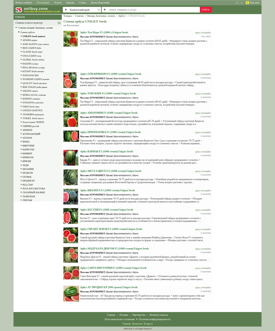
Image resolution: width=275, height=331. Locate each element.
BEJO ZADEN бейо (32, 48)
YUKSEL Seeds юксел (33, 118)
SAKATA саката (30, 91)
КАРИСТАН (28, 149)
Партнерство (138, 314)
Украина (126, 323)
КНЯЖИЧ (27, 153)
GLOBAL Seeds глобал (33, 59)
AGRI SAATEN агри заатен (36, 44)
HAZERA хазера (30, 63)
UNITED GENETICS (32, 110)
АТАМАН (27, 138)
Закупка (70, 2)
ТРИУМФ (27, 200)
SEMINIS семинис (31, 99)
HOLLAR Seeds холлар (34, 67)
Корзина (253, 2)
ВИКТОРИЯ (28, 145)
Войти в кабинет (24, 2)
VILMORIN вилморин (33, 114)
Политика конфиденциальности (154, 319)
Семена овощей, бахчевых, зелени (36, 27)
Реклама (124, 314)
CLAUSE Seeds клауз (32, 52)
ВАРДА (26, 141)
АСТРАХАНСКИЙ (31, 134)
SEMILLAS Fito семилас (34, 95)
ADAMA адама (30, 40)
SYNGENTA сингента (33, 102)
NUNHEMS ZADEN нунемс (36, 79)
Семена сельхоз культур (29, 22)
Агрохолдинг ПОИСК (33, 122)
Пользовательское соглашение (120, 319)
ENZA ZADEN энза (32, 56)
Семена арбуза (28, 32)
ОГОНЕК (27, 177)
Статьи (82, 2)
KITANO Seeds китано (33, 71)
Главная (111, 314)
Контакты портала (159, 314)
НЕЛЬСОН (28, 173)
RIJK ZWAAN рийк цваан (35, 87)
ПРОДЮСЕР (29, 181)
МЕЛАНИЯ (28, 169)
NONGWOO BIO (31, 75)
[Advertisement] (239, 75)
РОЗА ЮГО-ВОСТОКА (34, 188)
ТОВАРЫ (20, 17)
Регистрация (43, 2)
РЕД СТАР (28, 185)
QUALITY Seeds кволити (35, 83)
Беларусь (148, 323)
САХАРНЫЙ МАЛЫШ (34, 192)
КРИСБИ (27, 161)
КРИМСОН (28, 157)
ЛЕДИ (26, 165)
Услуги (57, 2)
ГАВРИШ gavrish (31, 126)
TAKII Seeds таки (31, 106)
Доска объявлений (100, 2)
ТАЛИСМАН (29, 196)
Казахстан (137, 323)
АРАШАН (27, 130)
